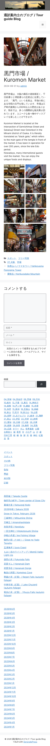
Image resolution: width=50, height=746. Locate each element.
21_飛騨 (39, 415)
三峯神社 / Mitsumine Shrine (18, 518)
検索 (6, 379)
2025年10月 (10, 644)
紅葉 (41, 435)
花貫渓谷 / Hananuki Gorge (17, 568)
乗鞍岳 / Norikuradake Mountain (23, 274)
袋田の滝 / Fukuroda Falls (17, 559)
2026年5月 (9, 613)
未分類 (7, 478)
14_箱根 (7, 406)
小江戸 (28, 432)
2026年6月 (9, 609)
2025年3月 (9, 674)
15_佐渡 (34, 406)
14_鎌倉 (26, 406)
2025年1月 (9, 683)
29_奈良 (16, 425)
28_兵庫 (33, 422)
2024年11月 (10, 692)
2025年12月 (10, 635)
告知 (6, 469)
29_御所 (25, 425)
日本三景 (8, 435)
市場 (19, 262)
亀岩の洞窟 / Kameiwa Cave (18, 572)
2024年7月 (9, 709)
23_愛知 (7, 422)
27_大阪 (11, 262)
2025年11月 (10, 639)
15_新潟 (15, 409)
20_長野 (7, 415)
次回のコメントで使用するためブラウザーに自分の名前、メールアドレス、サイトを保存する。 (26, 351)
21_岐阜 (30, 415)
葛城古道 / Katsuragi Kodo (17, 505)
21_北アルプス (19, 415)
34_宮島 (34, 425)
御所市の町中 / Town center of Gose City (24, 500)
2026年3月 (9, 622)
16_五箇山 (25, 409)
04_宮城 (7, 399)
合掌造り (8, 432)
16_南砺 (34, 409)
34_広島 (7, 428)
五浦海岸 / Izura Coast (15, 547)
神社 (35, 435)
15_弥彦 (7, 409)
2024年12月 (10, 687)
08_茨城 (27, 399)
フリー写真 (23, 258)
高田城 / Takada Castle (15, 496)
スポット (11, 258)
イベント (8, 452)
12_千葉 (15, 402)
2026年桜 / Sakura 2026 (16, 509)
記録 (6, 482)
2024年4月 (9, 722)
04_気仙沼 (17, 399)
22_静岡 (34, 419)
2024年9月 (9, 700)
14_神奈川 (33, 402)
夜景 (19, 432)
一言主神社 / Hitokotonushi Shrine (21, 531)
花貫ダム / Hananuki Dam (17, 564)
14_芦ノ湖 (17, 406)
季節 (6, 474)
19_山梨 (34, 412)
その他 (7, 461)
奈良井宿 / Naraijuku (14, 526)
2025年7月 (9, 657)
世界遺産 (30, 428)
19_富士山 (24, 412)
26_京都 (16, 422)
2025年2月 (9, 679)
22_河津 (25, 419)
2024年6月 (9, 713)
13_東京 (24, 402)
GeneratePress (30, 742)
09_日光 (36, 399)
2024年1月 (9, 727)
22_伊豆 (16, 419)
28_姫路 (7, 425)
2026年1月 (9, 631)
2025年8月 (9, 652)
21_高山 (7, 419)
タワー (16, 428)
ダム (22, 428)
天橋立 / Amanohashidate (17, 522)
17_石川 (15, 412)
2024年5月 (9, 718)
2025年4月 (9, 670)
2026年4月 (9, 617)
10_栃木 (7, 402)
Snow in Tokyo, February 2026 (19, 513)
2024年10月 (10, 696)
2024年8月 (9, 705)
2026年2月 (9, 626)
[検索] (41, 384)
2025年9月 (9, 648)
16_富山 (7, 412)
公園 (37, 428)
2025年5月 (9, 665)
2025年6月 (9, 661)
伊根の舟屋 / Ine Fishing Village (19, 535)
